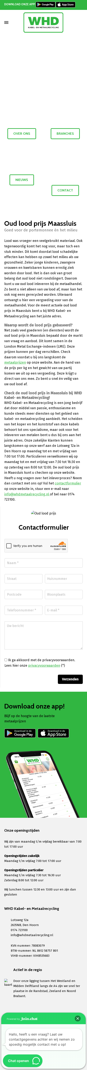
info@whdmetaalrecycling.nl (27, 494)
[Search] (80, 22)
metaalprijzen (15, 362)
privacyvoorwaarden (44, 666)
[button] (78, 1018)
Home (26, 54)
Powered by (13, 1018)
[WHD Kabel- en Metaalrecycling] (43, 22)
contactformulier (68, 483)
